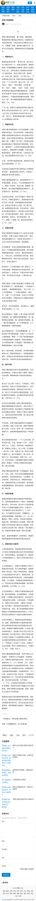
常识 (27, 7)
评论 (3, 821)
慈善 (11, 735)
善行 (24, 735)
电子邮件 (5, 849)
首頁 (13, 15)
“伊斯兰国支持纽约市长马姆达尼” (23, 799)
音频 (32, 9)
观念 (13, 12)
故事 (27, 9)
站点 (3, 857)
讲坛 (13, 9)
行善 (18, 735)
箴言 (17, 12)
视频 (3, 12)
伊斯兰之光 (20, 888)
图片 (8, 12)
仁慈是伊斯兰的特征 (19, 780)
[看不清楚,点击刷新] (27, 869)
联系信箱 (4, 899)
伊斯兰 (5, 735)
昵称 (3, 841)
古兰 (3, 9)
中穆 (17, 7)
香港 (8, 7)
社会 (22, 9)
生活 (17, 9)
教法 (32, 7)
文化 (22, 12)
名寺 (27, 12)
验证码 (4, 866)
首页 (3, 7)
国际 (13, 7)
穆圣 (8, 9)
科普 (32, 12)
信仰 (22, 7)
